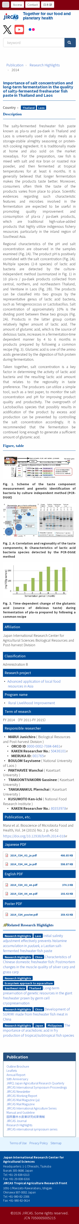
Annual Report (16, 1075)
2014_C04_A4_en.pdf (23, 893)
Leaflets (12, 1070)
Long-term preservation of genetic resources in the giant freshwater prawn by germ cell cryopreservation (37, 995)
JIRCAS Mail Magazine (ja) (23, 1100)
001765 (38, 755)
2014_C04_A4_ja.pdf (23, 864)
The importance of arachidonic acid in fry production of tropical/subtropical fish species (38, 1030)
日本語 (47, 5)
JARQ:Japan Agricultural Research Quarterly (35, 1083)
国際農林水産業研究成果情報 (26, 1117)
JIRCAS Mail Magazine (21, 1104)
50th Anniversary (17, 1079)
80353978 (58, 808)
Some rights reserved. (51, 1212)
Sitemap (56, 1143)
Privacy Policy (38, 1143)
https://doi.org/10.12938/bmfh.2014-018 (34, 835)
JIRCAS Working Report (22, 1096)
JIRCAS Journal (17, 1121)
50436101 (58, 750)
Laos (41, 107)
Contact (32, 5)
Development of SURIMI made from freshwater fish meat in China (36, 1014)
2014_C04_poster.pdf (24, 914)
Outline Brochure (18, 1066)
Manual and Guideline (21, 1112)
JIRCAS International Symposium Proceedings (37, 1087)
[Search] (70, 42)
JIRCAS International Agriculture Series (31, 1108)
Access (17, 5)
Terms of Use (18, 1143)
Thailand (29, 107)
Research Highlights (44, 64)
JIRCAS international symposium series (32, 1129)
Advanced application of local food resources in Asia (34, 684)
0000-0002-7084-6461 (43, 746)
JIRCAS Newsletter (18, 1091)
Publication (14, 64)
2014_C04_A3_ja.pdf (23, 855)
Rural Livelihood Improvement (31, 702)
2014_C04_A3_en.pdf (23, 885)
